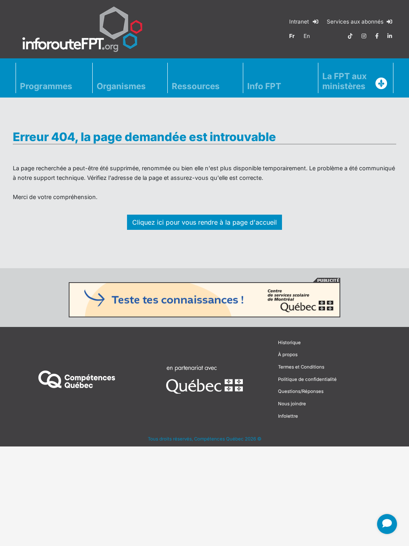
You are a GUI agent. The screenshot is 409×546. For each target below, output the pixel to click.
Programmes (46, 86)
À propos (288, 354)
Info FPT (264, 86)
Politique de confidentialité (307, 379)
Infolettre (288, 416)
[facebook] (376, 36)
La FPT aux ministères (344, 81)
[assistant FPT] (387, 524)
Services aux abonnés (356, 21)
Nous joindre (292, 404)
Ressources (196, 86)
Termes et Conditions (301, 367)
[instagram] (364, 36)
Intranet (299, 21)
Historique (289, 342)
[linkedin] (390, 36)
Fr (292, 36)
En (307, 36)
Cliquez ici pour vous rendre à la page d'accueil (204, 222)
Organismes (121, 86)
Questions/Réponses (301, 391)
